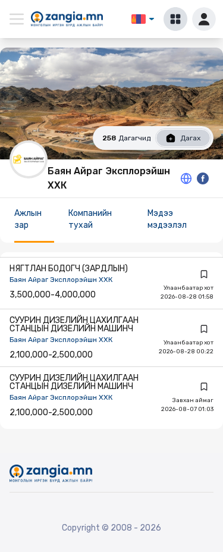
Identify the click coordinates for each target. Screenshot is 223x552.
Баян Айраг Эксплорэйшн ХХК (61, 279)
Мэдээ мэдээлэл (167, 219)
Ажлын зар (28, 219)
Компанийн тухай (90, 219)
